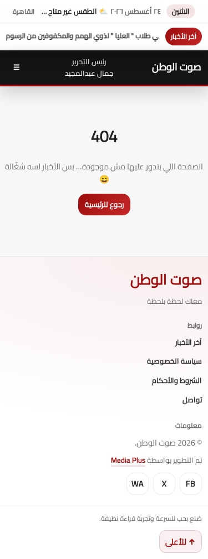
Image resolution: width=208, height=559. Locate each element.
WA (137, 483)
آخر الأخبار (188, 343)
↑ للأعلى (180, 541)
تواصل (192, 400)
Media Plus (128, 460)
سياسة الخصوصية (174, 361)
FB (190, 483)
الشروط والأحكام (177, 381)
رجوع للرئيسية (104, 204)
